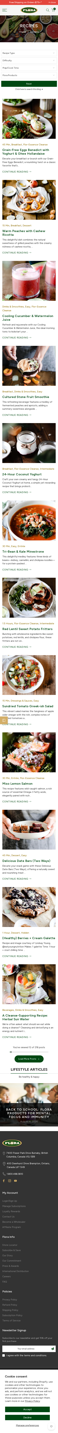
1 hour (6, 932)
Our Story (7, 1255)
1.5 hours (7, 623)
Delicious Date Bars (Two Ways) (26, 861)
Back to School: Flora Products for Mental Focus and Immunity (29, 1113)
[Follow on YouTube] (15, 1181)
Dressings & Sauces (21, 700)
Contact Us (8, 1216)
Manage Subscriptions (14, 1206)
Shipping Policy (10, 1310)
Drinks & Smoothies (13, 306)
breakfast (16, 144)
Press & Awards (10, 1266)
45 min (6, 144)
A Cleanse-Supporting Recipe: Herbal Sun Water (25, 1017)
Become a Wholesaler (13, 1222)
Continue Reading (15, 171)
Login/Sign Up (9, 1201)
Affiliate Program (11, 1227)
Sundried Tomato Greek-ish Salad (27, 706)
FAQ (4, 1281)
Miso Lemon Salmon (17, 783)
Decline (27, 1417)
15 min (5, 225)
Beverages (8, 1010)
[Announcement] (25, 2)
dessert (27, 225)
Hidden (25, 932)
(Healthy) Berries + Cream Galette (28, 938)
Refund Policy (9, 1304)
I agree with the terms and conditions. (26, 1355)
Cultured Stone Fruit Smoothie (25, 397)
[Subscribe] (52, 1349)
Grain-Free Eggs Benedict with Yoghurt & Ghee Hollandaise (25, 151)
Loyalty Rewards (11, 1211)
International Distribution (15, 1271)
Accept (27, 1409)
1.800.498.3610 (15, 1174)
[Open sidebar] (4, 720)
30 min (6, 546)
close (53, 2)
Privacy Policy (32, 1401)
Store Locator (9, 1245)
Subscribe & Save (11, 1250)
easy (27, 306)
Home (22, 31)
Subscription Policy (12, 1315)
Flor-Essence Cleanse (35, 144)
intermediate (47, 468)
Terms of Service (11, 1320)
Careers (6, 1276)
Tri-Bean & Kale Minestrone (23, 551)
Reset (29, 83)
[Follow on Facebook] (3, 1181)
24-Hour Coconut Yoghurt (22, 474)
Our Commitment (11, 1260)
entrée (21, 546)
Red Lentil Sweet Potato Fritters (27, 629)
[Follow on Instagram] (9, 1181)
